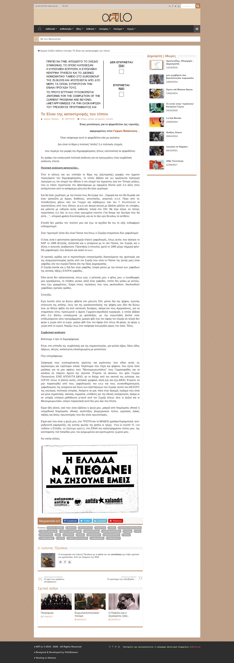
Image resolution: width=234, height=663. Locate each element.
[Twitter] (175, 6)
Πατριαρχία (47, 612)
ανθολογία (65, 28)
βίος (78, 28)
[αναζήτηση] (197, 6)
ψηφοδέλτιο (114, 538)
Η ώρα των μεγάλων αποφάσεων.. (54, 579)
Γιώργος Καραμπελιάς (71, 531)
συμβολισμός (46, 538)
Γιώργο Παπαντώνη (125, 131)
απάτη (112, 528)
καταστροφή (46, 535)
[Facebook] (173, 6)
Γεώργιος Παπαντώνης (130, 528)
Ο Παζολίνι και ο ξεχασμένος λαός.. (119, 614)
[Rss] (170, 6)
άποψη (67, 50)
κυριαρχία (68, 535)
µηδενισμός (94, 535)
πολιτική (109, 119)
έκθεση (90, 28)
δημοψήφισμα (92, 531)
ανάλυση (71, 528)
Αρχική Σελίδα (39, 28)
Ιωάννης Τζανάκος (51, 119)
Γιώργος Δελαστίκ (48, 531)
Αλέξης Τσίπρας (55, 528)
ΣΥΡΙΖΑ (61, 538)
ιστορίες (103, 28)
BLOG (65, 6)
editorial (50, 28)
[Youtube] (178, 6)
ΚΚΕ (58, 535)
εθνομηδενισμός (111, 531)
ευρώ (138, 531)
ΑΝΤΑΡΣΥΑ (100, 528)
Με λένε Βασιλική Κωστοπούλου (55, 39)
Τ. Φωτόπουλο (127, 202)
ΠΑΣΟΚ (127, 535)
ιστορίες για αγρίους (96, 119)
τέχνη (130, 28)
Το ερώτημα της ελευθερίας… (121, 578)
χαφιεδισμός (97, 538)
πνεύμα (117, 28)
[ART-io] (117, 17)
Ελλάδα (127, 531)
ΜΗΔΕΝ (81, 535)
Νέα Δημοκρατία (111, 535)
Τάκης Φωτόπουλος (77, 538)
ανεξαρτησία (86, 528)
